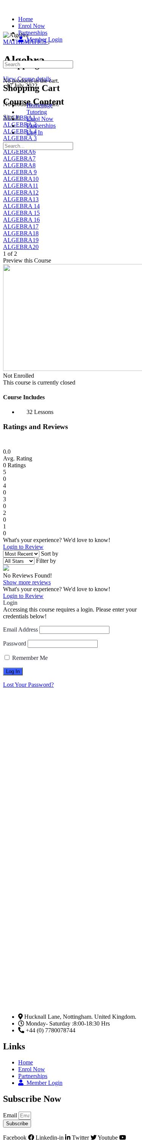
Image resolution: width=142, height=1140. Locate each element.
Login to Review (23, 547)
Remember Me (29, 658)
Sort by (49, 553)
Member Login (42, 1083)
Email (11, 1115)
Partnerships (32, 1076)
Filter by (46, 561)
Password (14, 643)
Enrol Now (31, 1069)
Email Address (20, 629)
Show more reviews (27, 582)
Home (25, 1062)
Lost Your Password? (28, 684)
